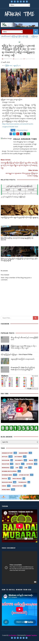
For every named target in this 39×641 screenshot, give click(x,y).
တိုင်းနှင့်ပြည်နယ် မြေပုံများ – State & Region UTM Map (16, 354)
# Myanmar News (22, 130)
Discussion (5, 460)
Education (5, 464)
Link (26, 467)
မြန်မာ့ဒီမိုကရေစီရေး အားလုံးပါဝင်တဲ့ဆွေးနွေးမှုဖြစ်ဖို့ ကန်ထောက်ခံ (17, 239)
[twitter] (12, 2)
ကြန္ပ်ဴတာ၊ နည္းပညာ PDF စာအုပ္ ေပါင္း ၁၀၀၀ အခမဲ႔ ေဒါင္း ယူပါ (23, 347)
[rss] (21, 2)
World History (17, 486)
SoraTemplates (13, 635)
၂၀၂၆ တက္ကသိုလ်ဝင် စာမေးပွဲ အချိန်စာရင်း (13, 197)
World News (6, 489)
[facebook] (15, 2)
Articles (4, 456)
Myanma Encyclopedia (9, 471)
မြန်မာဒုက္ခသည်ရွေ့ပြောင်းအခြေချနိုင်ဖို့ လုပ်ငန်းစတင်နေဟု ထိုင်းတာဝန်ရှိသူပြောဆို (19, 259)
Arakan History (7, 453)
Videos (4, 486)
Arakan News (23, 453)
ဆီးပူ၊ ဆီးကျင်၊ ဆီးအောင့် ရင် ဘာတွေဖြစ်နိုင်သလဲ (24, 338)
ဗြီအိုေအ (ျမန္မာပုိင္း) (13, 65)
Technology (22, 482)
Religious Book (7, 482)
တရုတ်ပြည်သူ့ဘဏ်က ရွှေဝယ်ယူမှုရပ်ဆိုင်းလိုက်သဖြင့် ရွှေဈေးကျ (19, 217)
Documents (19, 460)
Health (17, 464)
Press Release (17, 478)
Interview (29, 464)
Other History (24, 475)
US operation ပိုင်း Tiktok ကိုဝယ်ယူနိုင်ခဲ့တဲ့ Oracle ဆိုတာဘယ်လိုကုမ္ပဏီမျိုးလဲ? (23, 368)
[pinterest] (27, 2)
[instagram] (18, 2)
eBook (31, 460)
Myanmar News (30, 59)
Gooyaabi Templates (31, 635)
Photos (4, 478)
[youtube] (24, 2)
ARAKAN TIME (19, 14)
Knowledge (5, 467)
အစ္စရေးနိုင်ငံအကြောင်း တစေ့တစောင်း (23, 359)
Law (17, 467)
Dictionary (18, 456)
